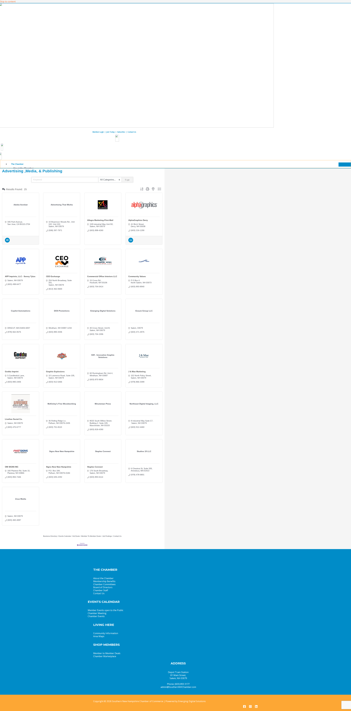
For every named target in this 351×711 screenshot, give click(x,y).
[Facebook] (244, 707)
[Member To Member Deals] (130, 242)
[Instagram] (250, 707)
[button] (3, 189)
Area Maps (98, 636)
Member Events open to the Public (105, 610)
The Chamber (17, 164)
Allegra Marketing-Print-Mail (100, 220)
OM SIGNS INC (11, 467)
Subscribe (121, 132)
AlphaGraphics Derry (138, 220)
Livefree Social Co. (13, 419)
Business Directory (50, 536)
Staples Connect (95, 467)
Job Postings (107, 536)
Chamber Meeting (97, 613)
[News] (7, 242)
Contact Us (132, 132)
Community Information (105, 633)
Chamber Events (96, 616)
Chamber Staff (100, 590)
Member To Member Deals (91, 536)
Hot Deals (76, 536)
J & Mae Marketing (137, 371)
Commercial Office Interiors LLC (102, 276)
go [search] (128, 180)
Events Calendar (65, 536)
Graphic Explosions (55, 371)
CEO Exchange (53, 276)
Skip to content (8, 1)
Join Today (110, 132)
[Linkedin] (256, 707)
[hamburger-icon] (345, 164)
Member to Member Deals (106, 653)
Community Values (137, 276)
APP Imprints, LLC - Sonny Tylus (20, 276)
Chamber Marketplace (104, 656)
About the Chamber (103, 578)
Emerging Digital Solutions (192, 701)
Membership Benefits (104, 581)
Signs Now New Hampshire (58, 467)
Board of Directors (102, 587)
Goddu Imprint (12, 371)
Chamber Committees (104, 584)
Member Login (98, 132)
